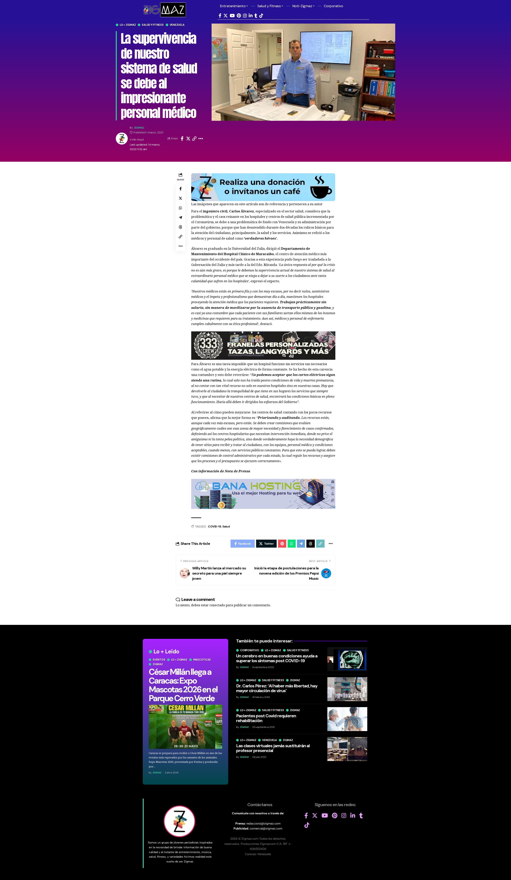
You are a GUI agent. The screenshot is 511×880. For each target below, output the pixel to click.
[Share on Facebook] (182, 138)
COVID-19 (214, 526)
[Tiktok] (261, 15)
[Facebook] (220, 15)
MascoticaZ (202, 659)
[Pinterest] (239, 15)
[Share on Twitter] (188, 138)
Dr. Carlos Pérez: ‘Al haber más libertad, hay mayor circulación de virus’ (276, 688)
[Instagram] (245, 15)
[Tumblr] (256, 15)
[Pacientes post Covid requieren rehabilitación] (347, 719)
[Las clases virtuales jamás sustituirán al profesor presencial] (347, 749)
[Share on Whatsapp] (180, 208)
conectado (217, 605)
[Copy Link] (194, 138)
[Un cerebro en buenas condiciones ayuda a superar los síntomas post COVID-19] (347, 659)
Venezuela (177, 25)
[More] (201, 138)
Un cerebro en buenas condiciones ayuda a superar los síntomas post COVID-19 (276, 658)
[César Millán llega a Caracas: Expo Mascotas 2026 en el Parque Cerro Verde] (185, 727)
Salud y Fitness (152, 25)
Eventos (159, 659)
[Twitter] (225, 15)
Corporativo (249, 650)
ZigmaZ (139, 127)
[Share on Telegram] (180, 217)
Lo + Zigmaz (128, 25)
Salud (226, 526)
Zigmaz (158, 664)
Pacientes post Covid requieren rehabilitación (266, 718)
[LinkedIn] (251, 15)
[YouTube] (232, 15)
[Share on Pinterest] (282, 544)
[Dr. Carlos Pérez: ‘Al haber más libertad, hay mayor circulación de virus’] (347, 689)
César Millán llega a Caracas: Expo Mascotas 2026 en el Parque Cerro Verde (183, 685)
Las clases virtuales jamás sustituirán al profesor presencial (273, 748)
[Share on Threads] (180, 227)
